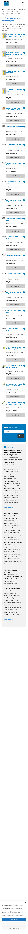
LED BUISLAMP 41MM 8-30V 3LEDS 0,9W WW (14, 403)
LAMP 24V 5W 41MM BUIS (15, 255)
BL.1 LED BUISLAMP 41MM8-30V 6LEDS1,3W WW (14, 54)
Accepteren (14, 919)
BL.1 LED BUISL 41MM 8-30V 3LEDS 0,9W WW (14, 35)
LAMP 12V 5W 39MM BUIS (15, 126)
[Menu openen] (22, 3)
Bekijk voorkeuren (14, 928)
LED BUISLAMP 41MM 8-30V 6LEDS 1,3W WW (14, 348)
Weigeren (14, 924)
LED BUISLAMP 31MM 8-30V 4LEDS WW (14, 366)
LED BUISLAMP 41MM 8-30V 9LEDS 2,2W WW (14, 384)
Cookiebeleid (6, 931)
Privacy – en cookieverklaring (16, 931)
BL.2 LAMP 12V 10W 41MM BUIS (13, 72)
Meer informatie (15, 47)
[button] (25, 902)
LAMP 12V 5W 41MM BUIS (14, 145)
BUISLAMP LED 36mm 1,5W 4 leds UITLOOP (13, 108)
